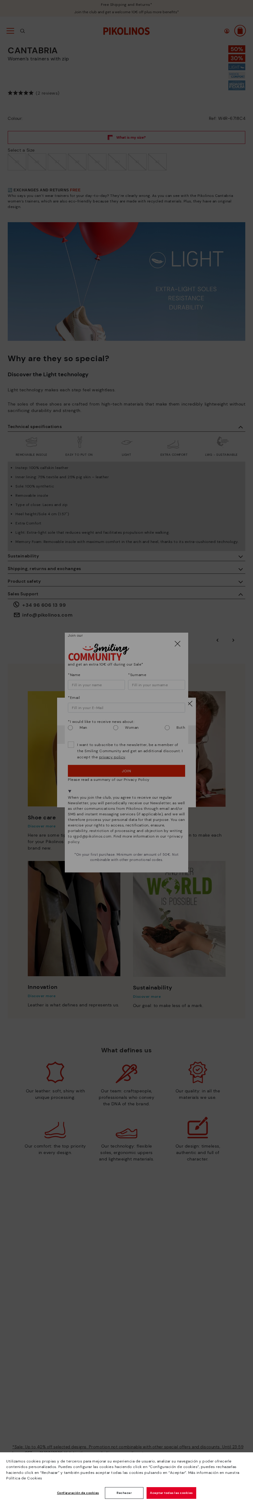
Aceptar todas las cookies (171, 1493)
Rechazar (124, 1493)
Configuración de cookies (78, 1493)
